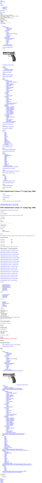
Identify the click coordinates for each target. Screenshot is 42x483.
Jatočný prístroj (7, 37)
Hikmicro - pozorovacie (10, 106)
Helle (5, 437)
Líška (5, 469)
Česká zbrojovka (9, 39)
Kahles (8, 82)
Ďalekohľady (7, 96)
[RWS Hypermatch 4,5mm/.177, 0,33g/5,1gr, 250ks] (9, 268)
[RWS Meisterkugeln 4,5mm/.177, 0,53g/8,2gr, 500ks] (9, 264)
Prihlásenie (4, 7)
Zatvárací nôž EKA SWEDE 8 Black (22, 450)
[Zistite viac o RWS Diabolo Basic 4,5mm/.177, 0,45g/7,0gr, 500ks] (11, 344)
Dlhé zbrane (6, 27)
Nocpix (8, 117)
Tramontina (6, 448)
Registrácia (4, 301)
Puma (5, 135)
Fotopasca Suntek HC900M (7, 72)
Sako (7, 43)
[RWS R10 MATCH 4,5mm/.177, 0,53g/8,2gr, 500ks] (9, 271)
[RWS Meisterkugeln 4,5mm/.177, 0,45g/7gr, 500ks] (9, 278)
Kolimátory (6, 92)
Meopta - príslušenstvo (10, 87)
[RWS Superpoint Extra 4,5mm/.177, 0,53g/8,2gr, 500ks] (9, 261)
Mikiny (6, 158)
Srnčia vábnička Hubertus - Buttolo (8, 182)
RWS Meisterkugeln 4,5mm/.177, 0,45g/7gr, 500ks (8, 280)
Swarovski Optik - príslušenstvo (12, 81)
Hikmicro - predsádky (10, 108)
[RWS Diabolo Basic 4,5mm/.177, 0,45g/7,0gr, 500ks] (9, 204)
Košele (6, 157)
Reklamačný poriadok (6, 286)
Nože (3, 131)
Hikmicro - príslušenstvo (10, 109)
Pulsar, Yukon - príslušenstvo (11, 121)
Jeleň (5, 177)
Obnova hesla (4, 8)
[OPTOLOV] (2, 1)
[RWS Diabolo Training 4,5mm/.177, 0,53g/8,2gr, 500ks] (9, 257)
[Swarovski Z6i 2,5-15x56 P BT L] (8, 122)
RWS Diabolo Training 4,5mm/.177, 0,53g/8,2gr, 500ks (9, 259)
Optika (3, 79)
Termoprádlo (7, 154)
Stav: (1, 213)
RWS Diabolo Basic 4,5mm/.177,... (8, 346)
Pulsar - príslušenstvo (10, 111)
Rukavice (6, 164)
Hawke (8, 91)
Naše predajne (4, 288)
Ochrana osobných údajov (6, 287)
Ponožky (6, 161)
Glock (8, 34)
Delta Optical (9, 88)
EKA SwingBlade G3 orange (7, 146)
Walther (8, 32)
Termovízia (6, 105)
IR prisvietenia (9, 120)
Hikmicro (8, 115)
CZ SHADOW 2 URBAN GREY (8, 64)
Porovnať (1, 325)
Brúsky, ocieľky (7, 142)
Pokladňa (1, 21)
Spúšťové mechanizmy (8, 44)
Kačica (6, 470)
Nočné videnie (7, 426)
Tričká (6, 160)
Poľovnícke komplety (8, 155)
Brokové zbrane (9, 28)
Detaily (3, 230)
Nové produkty (4, 296)
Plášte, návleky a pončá (8, 165)
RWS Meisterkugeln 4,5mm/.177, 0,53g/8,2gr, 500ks (9, 266)
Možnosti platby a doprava (6, 285)
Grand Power (9, 35)
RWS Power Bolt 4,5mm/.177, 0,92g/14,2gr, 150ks (8, 276)
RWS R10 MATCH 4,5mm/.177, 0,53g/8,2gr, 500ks (8, 273)
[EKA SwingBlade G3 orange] (7, 144)
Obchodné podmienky (6, 284)
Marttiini (6, 139)
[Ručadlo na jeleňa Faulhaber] (7, 185)
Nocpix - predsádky (10, 114)
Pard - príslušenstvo (10, 119)
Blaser (8, 41)
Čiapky (6, 162)
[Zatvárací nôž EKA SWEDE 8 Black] (8, 149)
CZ (7, 31)
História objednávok (5, 303)
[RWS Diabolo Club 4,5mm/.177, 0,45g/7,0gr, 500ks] (9, 250)
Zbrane (3, 26)
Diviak (6, 178)
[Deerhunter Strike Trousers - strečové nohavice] (10, 166)
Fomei (8, 102)
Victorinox (6, 136)
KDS (5, 138)
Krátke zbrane (7, 30)
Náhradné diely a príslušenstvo (9, 38)
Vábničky (4, 175)
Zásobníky (8, 29)
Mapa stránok (4, 289)
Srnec (5, 176)
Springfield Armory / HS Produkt (12, 33)
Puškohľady (6, 391)
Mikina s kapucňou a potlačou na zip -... (8, 172)
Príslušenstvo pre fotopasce (9, 69)
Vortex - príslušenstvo (10, 84)
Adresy (3, 304)
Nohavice (6, 156)
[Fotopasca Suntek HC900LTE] (7, 74)
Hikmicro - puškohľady (10, 107)
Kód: (1, 211)
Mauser (6, 134)
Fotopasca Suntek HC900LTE (7, 76)
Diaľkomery (7, 104)
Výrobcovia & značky (6, 294)
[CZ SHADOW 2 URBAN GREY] (9, 63)
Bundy (6, 159)
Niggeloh (8, 403)
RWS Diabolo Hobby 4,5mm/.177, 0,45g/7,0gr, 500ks (9, 255)
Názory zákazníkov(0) (6, 231)
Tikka (7, 42)
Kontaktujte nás (5, 290)
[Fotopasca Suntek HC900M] (7, 70)
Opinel (6, 137)
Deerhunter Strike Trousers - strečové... (8, 168)
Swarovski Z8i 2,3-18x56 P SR (7, 128)
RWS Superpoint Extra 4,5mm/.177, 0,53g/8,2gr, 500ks (9, 262)
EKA (5, 436)
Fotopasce (4, 67)
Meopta (8, 86)
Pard (7, 118)
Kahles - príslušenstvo (10, 83)
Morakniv (6, 140)
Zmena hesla (4, 305)
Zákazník (1, 5)
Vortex (8, 93)
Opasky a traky (7, 163)
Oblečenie (4, 153)
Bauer (8, 89)
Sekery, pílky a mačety (8, 143)
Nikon (8, 100)
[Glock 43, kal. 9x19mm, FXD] (7, 45)
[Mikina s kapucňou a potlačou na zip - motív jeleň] (11, 464)
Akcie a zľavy (4, 297)
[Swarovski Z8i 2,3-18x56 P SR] (7, 126)
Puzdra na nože (7, 141)
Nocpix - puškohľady (10, 113)
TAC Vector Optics (10, 90)
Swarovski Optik (9, 99)
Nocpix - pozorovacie (10, 112)
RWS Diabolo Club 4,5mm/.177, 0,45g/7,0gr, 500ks (8, 252)
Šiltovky (6, 459)
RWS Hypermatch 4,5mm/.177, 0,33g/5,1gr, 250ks (8, 269)
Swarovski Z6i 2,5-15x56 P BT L (7, 124)
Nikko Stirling (9, 85)
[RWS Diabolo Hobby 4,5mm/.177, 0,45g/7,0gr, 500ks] (9, 254)
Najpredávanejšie (5, 295)
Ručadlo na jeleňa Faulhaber (17, 472)
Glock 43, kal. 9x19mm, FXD (7, 47)
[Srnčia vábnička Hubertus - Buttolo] (8, 180)
